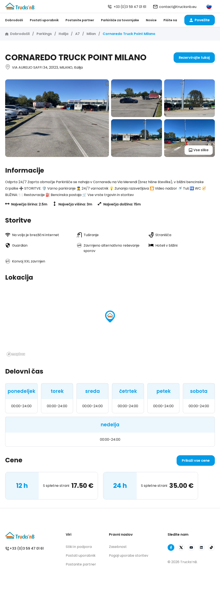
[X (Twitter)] (181, 548)
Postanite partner (80, 20)
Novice (151, 20)
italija (63, 33)
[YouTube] (191, 548)
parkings (44, 33)
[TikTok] (211, 548)
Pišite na (170, 20)
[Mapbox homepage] (15, 354)
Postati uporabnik (44, 20)
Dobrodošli (14, 20)
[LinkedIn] (201, 548)
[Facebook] (171, 548)
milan (91, 33)
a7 (77, 33)
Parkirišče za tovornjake (120, 20)
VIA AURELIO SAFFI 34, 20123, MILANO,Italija (47, 67)
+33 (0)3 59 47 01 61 (130, 6)
